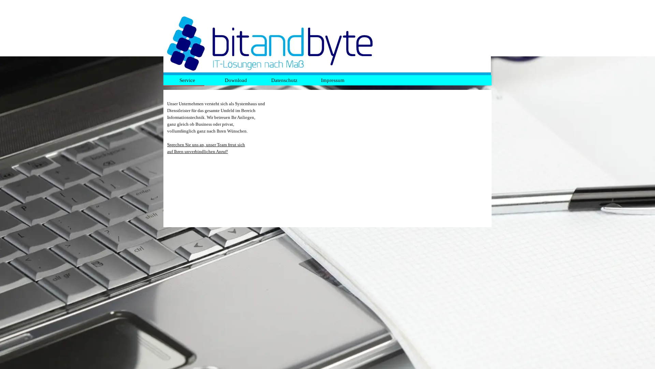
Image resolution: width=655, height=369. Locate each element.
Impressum (333, 80)
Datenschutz (284, 80)
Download (236, 80)
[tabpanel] (327, 158)
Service (187, 80)
